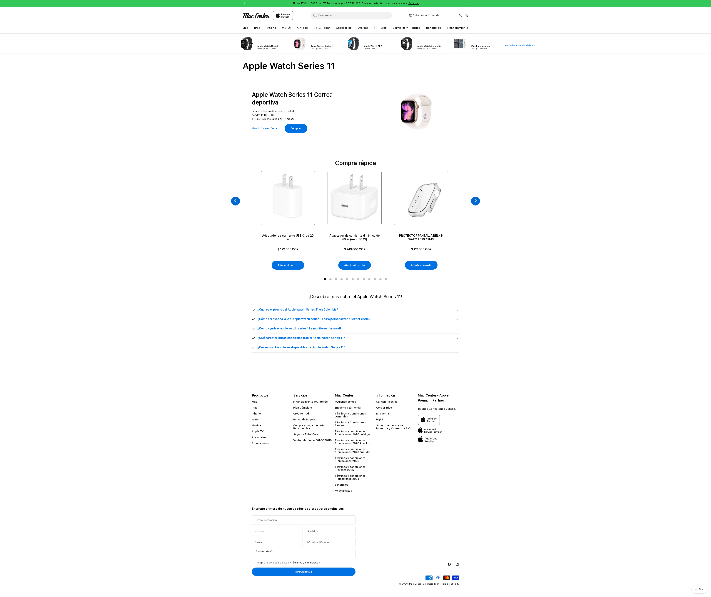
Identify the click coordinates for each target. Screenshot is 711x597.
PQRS (379, 419)
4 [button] (341, 279)
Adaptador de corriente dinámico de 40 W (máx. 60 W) (354, 237)
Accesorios (259, 437)
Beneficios (341, 484)
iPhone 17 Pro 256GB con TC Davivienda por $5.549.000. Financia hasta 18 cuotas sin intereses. (355, 3)
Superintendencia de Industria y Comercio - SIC (393, 427)
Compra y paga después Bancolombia (309, 427)
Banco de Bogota (304, 419)
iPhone (256, 413)
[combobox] (351, 15)
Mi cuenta (382, 413)
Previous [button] (244, 3)
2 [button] (330, 279)
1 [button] (325, 279)
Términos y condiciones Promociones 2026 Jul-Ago (352, 433)
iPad (255, 407)
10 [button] (375, 279)
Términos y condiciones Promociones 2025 (350, 459)
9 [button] (369, 279)
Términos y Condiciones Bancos (350, 424)
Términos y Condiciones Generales (350, 415)
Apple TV (258, 431)
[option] (288, 220)
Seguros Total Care (305, 434)
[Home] (256, 15)
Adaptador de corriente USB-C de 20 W (288, 237)
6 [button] (353, 279)
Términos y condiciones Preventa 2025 (350, 468)
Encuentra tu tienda (348, 407)
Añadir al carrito (288, 265)
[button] (355, 310)
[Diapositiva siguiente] (708, 44)
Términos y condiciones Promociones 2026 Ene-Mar (352, 451)
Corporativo (384, 407)
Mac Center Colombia (421, 584)
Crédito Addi (301, 413)
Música (256, 425)
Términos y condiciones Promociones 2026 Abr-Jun (352, 442)
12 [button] (386, 279)
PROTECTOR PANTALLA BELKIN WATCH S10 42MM (421, 237)
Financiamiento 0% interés (310, 401)
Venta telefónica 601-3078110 (312, 440)
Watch (256, 419)
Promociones (260, 443)
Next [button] (466, 3)
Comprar (413, 3)
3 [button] (336, 279)
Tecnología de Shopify (446, 584)
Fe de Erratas (343, 490)
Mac (254, 401)
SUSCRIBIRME (303, 571)
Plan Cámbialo (302, 407)
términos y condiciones (306, 562)
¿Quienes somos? (346, 401)
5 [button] (347, 279)
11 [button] (380, 279)
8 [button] (364, 279)
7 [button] (358, 279)
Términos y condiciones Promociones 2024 (350, 477)
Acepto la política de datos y (288, 562)
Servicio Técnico (387, 401)
